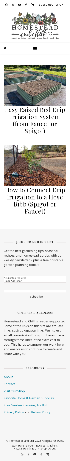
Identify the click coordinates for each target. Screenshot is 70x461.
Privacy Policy (14, 412)
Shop (59, 4)
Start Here (18, 445)
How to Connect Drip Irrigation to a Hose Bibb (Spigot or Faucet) (35, 200)
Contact (9, 384)
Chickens (52, 445)
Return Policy (41, 412)
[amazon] (13, 4)
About (8, 377)
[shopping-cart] (32, 4)
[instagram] (6, 4)
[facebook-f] (26, 4)
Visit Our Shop (14, 391)
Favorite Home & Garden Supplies (29, 398)
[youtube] (19, 4)
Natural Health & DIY (26, 448)
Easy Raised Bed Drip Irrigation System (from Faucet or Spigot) (35, 120)
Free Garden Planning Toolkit (25, 405)
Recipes (40, 445)
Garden (30, 445)
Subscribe (46, 4)
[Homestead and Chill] (35, 26)
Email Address (13, 280)
